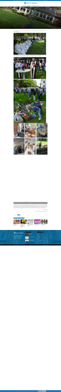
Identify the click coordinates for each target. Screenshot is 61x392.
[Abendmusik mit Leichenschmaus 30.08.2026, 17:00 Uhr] (17, 221)
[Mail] (16, 239)
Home (18, 0)
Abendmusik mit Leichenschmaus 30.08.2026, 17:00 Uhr (16, 225)
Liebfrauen (18, 22)
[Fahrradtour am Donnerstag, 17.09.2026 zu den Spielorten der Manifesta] (30, 221)
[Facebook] (45, 0)
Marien (20, 22)
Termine (20, 0)
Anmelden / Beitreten (15, 0)
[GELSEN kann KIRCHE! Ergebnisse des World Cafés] (37, 221)
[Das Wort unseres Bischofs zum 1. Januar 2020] (27, 241)
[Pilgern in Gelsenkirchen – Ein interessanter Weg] (44, 221)
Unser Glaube (33, 5)
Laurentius (16, 22)
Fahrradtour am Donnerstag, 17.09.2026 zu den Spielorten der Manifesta (30, 225)
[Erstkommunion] (27, 235)
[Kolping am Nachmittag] (27, 238)
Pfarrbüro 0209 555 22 (28, 0)
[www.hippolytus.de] (30, 3)
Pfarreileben (28, 5)
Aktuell (25, 5)
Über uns (37, 5)
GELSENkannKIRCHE (36, 223)
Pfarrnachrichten (24, 0)
